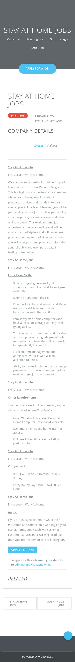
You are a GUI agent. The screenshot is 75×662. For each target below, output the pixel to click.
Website (38, 145)
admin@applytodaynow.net (33, 565)
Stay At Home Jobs (19, 603)
